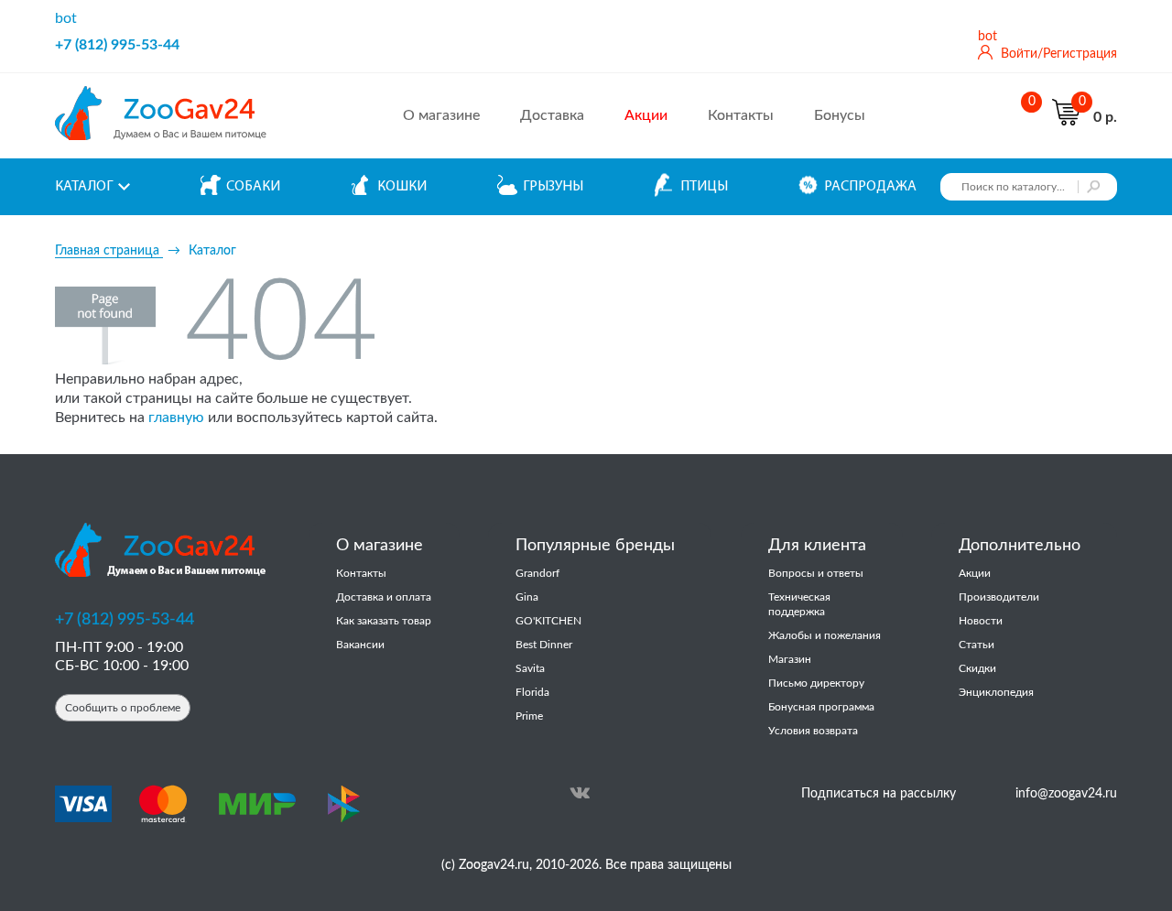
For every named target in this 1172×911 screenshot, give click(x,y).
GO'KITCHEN (548, 620)
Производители (999, 596)
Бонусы (839, 115)
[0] (1027, 116)
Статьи (976, 644)
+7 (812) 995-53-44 (117, 45)
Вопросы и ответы (815, 573)
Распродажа (870, 186)
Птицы (704, 186)
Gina (526, 596)
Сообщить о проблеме (122, 707)
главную (176, 417)
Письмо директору (816, 683)
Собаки (253, 186)
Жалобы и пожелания (824, 635)
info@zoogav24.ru (1066, 793)
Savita (530, 668)
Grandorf (537, 573)
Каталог (84, 186)
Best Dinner (543, 644)
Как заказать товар (383, 620)
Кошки (402, 186)
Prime (529, 715)
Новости (981, 620)
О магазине (441, 115)
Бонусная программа (821, 706)
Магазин (789, 659)
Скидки (977, 668)
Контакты (741, 115)
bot (66, 18)
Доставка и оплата (383, 596)
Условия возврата (813, 730)
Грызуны (553, 186)
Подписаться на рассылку (878, 793)
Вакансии (360, 644)
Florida (532, 692)
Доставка (552, 115)
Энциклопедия (996, 692)
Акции (975, 573)
